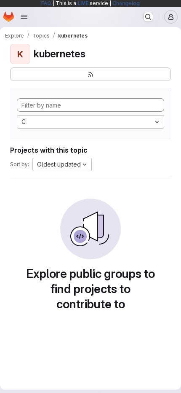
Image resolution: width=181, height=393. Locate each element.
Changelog (126, 3)
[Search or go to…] (148, 17)
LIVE (82, 3)
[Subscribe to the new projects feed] (90, 74)
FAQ (46, 3)
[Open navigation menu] (24, 17)
